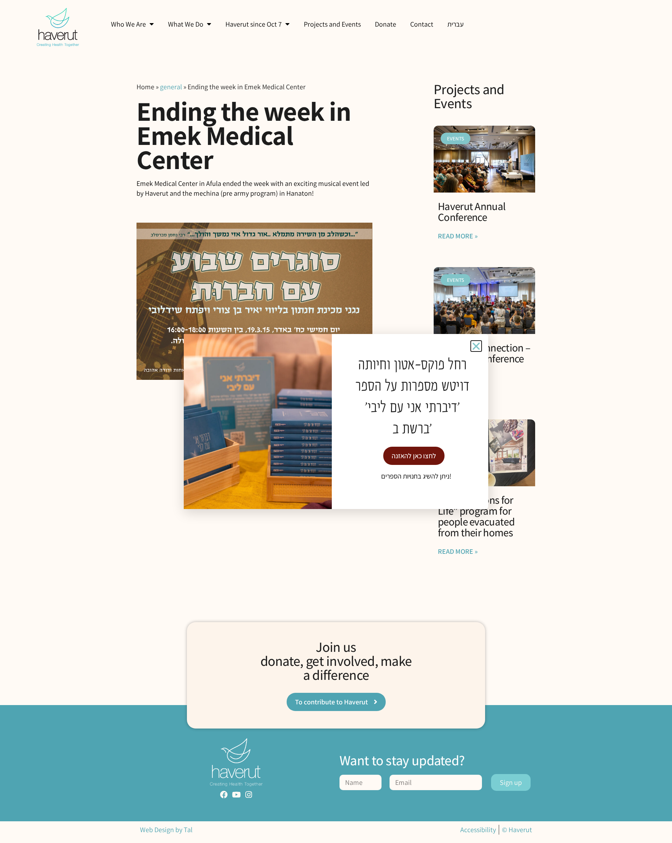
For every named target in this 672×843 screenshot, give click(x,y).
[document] (336, 421)
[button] (476, 346)
